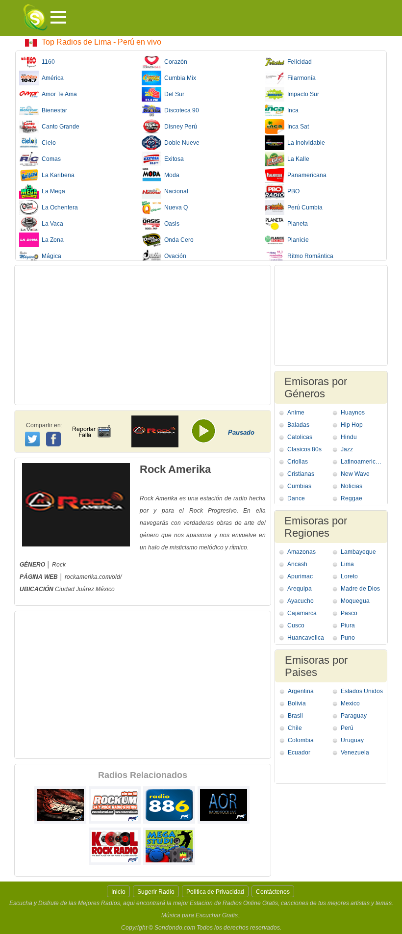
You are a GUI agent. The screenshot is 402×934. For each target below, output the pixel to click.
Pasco (349, 613)
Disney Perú (179, 126)
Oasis (170, 223)
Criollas (297, 461)
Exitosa (172, 159)
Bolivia (297, 703)
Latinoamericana (362, 461)
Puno (348, 637)
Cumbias (299, 486)
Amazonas (301, 551)
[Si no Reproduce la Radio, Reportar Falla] (91, 422)
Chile (295, 728)
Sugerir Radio (156, 891)
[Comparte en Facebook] (55, 429)
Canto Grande (59, 126)
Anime (295, 412)
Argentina (301, 691)
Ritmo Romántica (308, 256)
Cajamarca (302, 613)
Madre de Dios (360, 588)
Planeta (296, 223)
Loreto (349, 576)
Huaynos (353, 412)
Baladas (298, 424)
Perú (347, 728)
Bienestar (53, 110)
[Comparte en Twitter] (33, 437)
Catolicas (299, 437)
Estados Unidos (362, 691)
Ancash (297, 564)
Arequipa (299, 588)
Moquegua (355, 600)
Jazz (347, 449)
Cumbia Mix (178, 78)
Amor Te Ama (58, 94)
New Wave (355, 473)
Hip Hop (352, 424)
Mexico (350, 703)
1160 (47, 61)
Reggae (351, 498)
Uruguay (352, 740)
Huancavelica (305, 637)
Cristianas (300, 473)
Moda (170, 175)
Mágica (50, 256)
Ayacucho (300, 600)
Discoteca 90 (180, 110)
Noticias (351, 486)
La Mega (52, 191)
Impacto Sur (301, 94)
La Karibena (57, 175)
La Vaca (51, 223)
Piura (348, 625)
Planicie (296, 239)
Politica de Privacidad (215, 891)
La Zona (51, 239)
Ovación (173, 256)
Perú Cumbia (303, 207)
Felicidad (298, 61)
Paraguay (354, 715)
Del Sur (172, 94)
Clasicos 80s (304, 449)
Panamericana (305, 175)
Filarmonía (300, 78)
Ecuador (299, 752)
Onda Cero (177, 239)
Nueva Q (174, 207)
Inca (291, 110)
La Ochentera (58, 207)
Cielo (47, 142)
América (51, 78)
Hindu (349, 437)
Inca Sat (296, 126)
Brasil (295, 715)
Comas (50, 159)
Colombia (301, 740)
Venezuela (355, 752)
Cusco (295, 625)
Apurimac (300, 576)
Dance (296, 498)
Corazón (174, 61)
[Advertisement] (142, 335)
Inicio (118, 891)
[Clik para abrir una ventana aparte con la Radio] (207, 434)
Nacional (174, 191)
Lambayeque (358, 551)
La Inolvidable (304, 142)
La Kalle (296, 159)
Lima (347, 564)
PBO (292, 191)
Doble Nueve (180, 142)
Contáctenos (273, 891)
